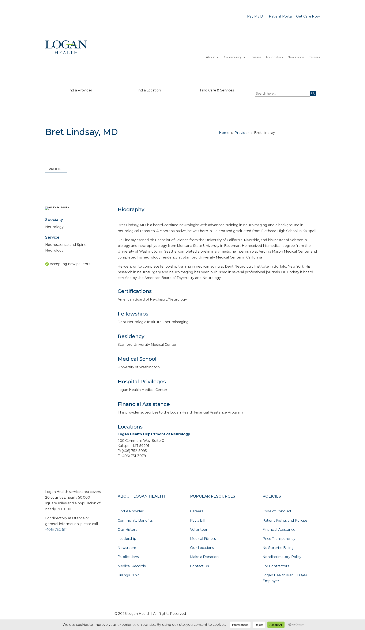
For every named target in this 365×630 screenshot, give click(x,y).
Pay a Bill (197, 520)
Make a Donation (204, 557)
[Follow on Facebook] (65, 543)
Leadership (127, 539)
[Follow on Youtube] (48, 543)
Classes (256, 57)
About (210, 57)
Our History (127, 530)
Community (233, 57)
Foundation (274, 57)
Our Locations (202, 548)
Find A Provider (131, 511)
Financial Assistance (279, 530)
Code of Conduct (277, 511)
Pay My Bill (256, 16)
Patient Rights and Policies (285, 520)
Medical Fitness (203, 539)
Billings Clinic (128, 575)
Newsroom (295, 57)
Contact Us (199, 566)
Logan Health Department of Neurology (154, 434)
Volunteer (198, 530)
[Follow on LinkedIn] (57, 543)
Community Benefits (135, 520)
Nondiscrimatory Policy (282, 557)
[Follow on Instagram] (74, 543)
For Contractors (276, 566)
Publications (128, 557)
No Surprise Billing (278, 548)
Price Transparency (279, 539)
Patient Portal (281, 16)
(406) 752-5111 (56, 530)
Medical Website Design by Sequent (220, 614)
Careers (314, 57)
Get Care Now (308, 16)
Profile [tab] (56, 169)
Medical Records (132, 566)
